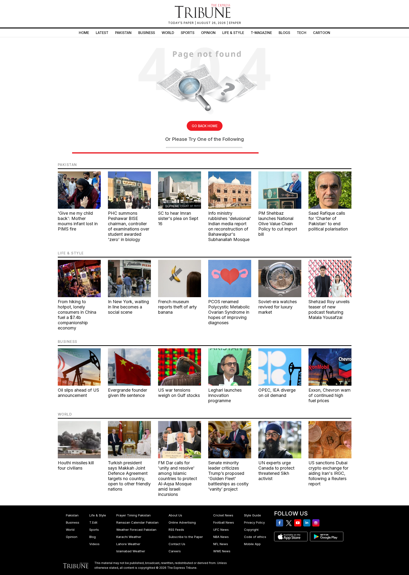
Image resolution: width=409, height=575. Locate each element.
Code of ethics (255, 537)
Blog (92, 537)
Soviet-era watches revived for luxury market (277, 307)
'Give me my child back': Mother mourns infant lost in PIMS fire (78, 221)
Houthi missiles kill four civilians (76, 465)
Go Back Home (205, 126)
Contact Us (177, 544)
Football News (223, 522)
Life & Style (233, 33)
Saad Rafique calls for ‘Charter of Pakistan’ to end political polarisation (328, 221)
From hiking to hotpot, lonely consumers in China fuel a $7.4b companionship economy (77, 314)
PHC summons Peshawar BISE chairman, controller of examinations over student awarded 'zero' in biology (128, 226)
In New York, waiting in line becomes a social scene (128, 307)
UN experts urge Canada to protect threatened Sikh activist (276, 470)
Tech (301, 33)
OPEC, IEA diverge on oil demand (277, 393)
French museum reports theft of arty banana (177, 307)
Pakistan (123, 33)
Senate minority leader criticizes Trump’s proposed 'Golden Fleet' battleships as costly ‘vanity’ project (228, 476)
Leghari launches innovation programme (225, 395)
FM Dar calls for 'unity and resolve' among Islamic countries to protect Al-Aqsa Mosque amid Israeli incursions (177, 478)
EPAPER (235, 23)
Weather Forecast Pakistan (136, 529)
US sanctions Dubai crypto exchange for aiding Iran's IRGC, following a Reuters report (328, 473)
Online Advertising (182, 522)
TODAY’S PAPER (181, 23)
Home (84, 33)
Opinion (208, 33)
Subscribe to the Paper (186, 537)
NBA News (221, 537)
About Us (175, 515)
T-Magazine (261, 33)
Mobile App (252, 544)
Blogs (284, 33)
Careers (175, 551)
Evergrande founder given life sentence (127, 393)
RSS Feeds (176, 529)
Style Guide (252, 515)
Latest (102, 33)
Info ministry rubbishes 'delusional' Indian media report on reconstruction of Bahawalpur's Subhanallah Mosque (229, 226)
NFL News (220, 544)
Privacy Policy (254, 522)
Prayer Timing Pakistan (133, 515)
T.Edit (93, 522)
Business (146, 33)
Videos (94, 544)
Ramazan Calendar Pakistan (137, 522)
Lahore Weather (128, 544)
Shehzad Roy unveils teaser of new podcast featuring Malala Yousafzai (329, 309)
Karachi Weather (128, 537)
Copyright (251, 529)
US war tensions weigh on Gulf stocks (179, 393)
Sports (187, 33)
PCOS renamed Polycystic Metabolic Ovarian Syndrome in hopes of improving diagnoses (229, 312)
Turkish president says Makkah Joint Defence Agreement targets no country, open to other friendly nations (129, 476)
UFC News (221, 529)
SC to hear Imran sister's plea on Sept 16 (178, 218)
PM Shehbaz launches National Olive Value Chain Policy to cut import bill (277, 224)
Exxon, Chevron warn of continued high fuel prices (329, 395)
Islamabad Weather (130, 551)
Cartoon (321, 33)
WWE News (221, 551)
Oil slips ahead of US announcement (78, 393)
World (168, 33)
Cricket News (223, 515)
